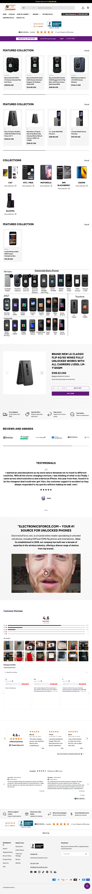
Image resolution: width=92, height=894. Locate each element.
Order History (20, 850)
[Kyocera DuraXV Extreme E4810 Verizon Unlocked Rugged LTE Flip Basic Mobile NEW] (35, 65)
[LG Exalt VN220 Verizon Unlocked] (79, 118)
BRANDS (35, 14)
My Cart (18, 859)
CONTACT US (20, 18)
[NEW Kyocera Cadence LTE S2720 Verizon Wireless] (79, 65)
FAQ (4, 866)
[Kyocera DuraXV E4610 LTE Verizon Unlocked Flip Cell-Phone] (12, 65)
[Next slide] (88, 693)
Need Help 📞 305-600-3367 (26, 38)
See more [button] (26, 691)
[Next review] (87, 738)
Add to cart (77, 388)
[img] (16, 739)
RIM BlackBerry (64, 184)
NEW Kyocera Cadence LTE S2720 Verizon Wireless (78, 80)
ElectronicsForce (10, 887)
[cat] (10, 172)
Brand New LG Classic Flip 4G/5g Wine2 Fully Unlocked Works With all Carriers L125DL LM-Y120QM (34, 136)
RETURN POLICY (48, 14)
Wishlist (18, 863)
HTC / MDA (28, 183)
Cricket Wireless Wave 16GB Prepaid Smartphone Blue (11, 254)
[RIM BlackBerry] (63, 172)
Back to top (46, 833)
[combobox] (48, 8)
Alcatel (10, 211)
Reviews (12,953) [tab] (9, 665)
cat (10, 183)
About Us (6, 863)
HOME (4, 14)
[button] (88, 8)
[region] (46, 784)
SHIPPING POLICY (8, 18)
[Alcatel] (10, 200)
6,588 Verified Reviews (16, 741)
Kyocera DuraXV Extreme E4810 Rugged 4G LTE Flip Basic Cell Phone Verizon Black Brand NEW (57, 81)
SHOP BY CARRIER (22, 14)
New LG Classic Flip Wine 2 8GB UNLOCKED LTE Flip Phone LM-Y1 (12, 134)
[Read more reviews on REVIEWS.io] (79, 799)
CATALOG (12, 14)
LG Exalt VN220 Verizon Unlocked (78, 133)
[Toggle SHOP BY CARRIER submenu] (30, 14)
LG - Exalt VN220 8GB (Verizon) (56, 133)
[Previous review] (5, 738)
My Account (19, 846)
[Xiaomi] (81, 172)
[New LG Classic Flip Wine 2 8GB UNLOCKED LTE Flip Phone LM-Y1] (12, 118)
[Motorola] (46, 172)
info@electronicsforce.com (38, 867)
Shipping (54, 376)
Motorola (45, 183)
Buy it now (70, 393)
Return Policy (7, 856)
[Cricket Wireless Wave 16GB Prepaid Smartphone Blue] (12, 238)
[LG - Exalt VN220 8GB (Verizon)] (57, 118)
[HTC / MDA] (28, 172)
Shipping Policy (7, 852)
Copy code (71, 38)
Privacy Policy (7, 859)
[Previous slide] (3, 693)
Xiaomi (81, 183)
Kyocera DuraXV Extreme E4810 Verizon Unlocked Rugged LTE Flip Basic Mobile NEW (35, 81)
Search (5, 848)
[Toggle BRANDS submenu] (40, 14)
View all (86, 50)
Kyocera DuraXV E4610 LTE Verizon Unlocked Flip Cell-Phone (12, 80)
